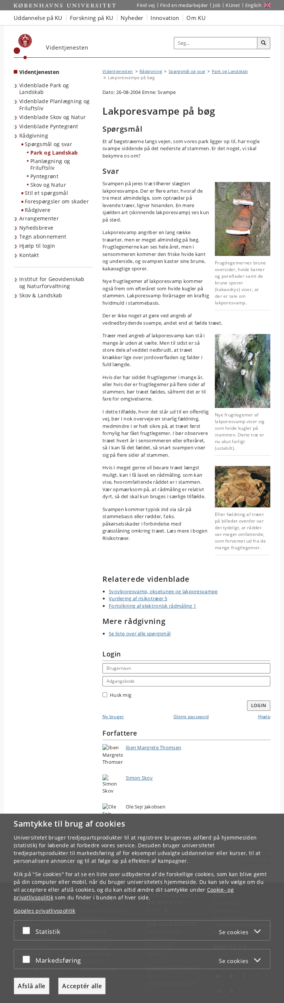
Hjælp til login (37, 245)
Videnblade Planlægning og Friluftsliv (54, 105)
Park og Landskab (54, 152)
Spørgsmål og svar (48, 144)
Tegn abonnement (43, 236)
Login (259, 705)
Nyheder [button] (132, 17)
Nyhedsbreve (36, 227)
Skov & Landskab (40, 295)
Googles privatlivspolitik (44, 910)
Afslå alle (31, 986)
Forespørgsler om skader (57, 201)
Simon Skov (139, 777)
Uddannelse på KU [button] (38, 17)
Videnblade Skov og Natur (52, 117)
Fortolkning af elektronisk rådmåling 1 (152, 605)
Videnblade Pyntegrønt (48, 126)
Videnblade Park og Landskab (44, 89)
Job (216, 5)
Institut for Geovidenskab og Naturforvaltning (52, 283)
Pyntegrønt (44, 176)
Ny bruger (113, 716)
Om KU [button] (196, 17)
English (253, 5)
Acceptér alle (82, 986)
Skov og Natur (48, 184)
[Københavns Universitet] (23, 46)
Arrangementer (39, 218)
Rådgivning (33, 135)
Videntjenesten (39, 71)
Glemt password (191, 716)
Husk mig (120, 695)
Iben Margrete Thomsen (153, 747)
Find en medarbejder (184, 5)
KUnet (233, 5)
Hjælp (264, 716)
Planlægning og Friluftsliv (50, 165)
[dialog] (142, 908)
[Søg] (263, 43)
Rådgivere (38, 209)
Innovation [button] (165, 17)
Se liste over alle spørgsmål (139, 633)
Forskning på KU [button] (92, 17)
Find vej (146, 5)
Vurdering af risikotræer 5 (138, 598)
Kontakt (29, 255)
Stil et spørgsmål (46, 192)
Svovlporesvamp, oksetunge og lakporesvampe (163, 591)
